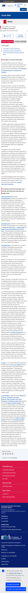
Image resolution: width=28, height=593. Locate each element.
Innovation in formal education (11, 48)
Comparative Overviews (9, 472)
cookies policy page (14, 573)
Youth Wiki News (7, 486)
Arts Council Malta (15, 364)
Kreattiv (3, 362)
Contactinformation (20, 36)
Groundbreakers (5, 198)
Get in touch (4, 518)
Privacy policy (5, 561)
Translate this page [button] (19, 5)
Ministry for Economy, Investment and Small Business (13, 397)
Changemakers (5, 395)
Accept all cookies (13, 584)
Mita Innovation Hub (12, 399)
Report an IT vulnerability (8, 552)
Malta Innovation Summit (14, 403)
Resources (4, 549)
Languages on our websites (8, 556)
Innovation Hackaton (19, 419)
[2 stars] (4, 454)
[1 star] (3, 454)
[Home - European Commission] (7, 5)
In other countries (19, 41)
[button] (15, 5)
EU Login (5, 478)
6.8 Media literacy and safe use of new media (27, 31)
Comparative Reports (8, 470)
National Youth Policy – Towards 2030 (13, 227)
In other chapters (6, 41)
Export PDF (8, 36)
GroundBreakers (5, 223)
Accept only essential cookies (16, 589)
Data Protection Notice (8, 497)
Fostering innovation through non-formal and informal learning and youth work (13, 52)
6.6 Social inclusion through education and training (0, 31)
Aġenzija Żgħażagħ (6, 196)
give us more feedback (10, 458)
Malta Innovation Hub (15, 401)
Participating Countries (8, 475)
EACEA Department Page (8, 526)
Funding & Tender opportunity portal (11, 529)
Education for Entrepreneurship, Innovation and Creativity (14, 70)
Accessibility (4, 521)
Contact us (5, 494)
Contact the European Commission (11, 542)
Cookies (3, 558)
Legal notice (4, 564)
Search (23, 9)
